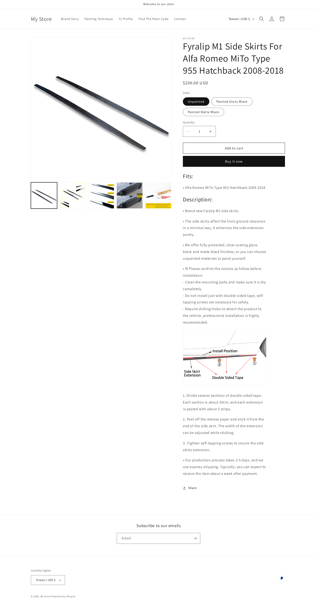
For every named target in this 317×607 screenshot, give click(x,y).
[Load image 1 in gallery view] (44, 195)
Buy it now (234, 161)
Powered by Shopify (63, 596)
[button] (261, 19)
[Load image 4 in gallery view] (101, 195)
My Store (45, 596)
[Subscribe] (195, 538)
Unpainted (196, 101)
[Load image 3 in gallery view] (72, 195)
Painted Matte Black (203, 112)
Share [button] (192, 488)
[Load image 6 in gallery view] (158, 195)
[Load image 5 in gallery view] (129, 195)
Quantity (188, 122)
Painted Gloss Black (232, 101)
